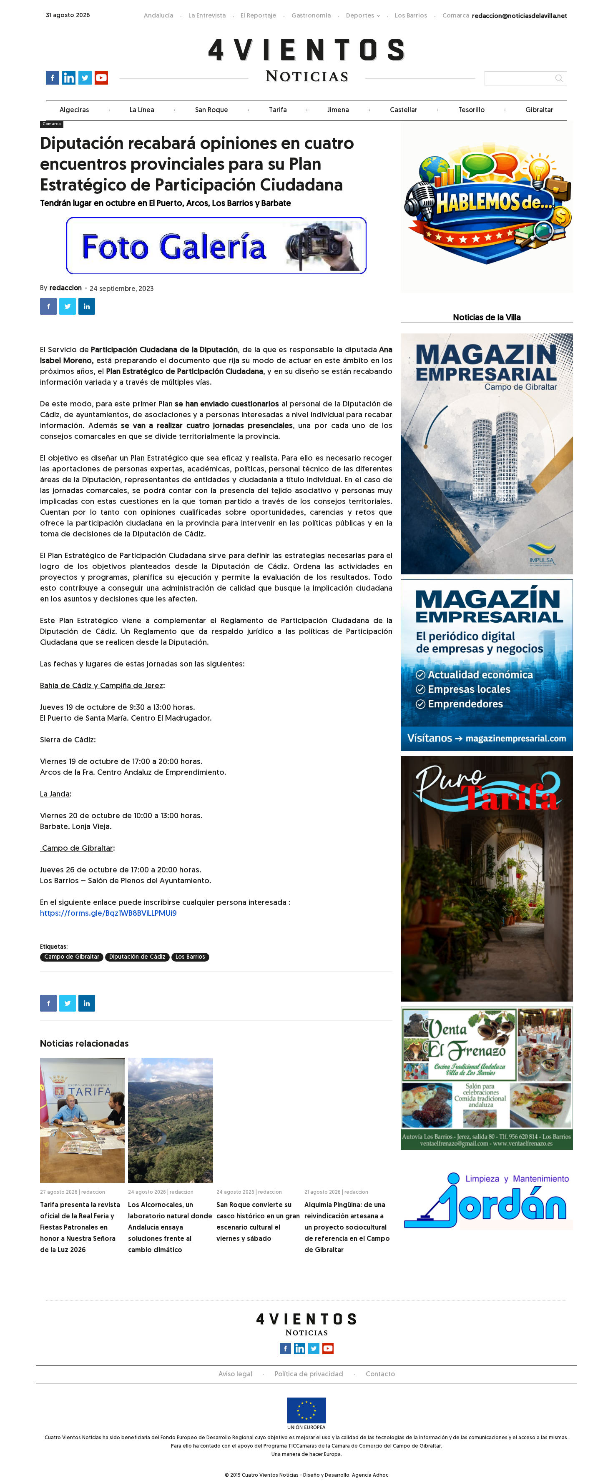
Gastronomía (311, 16)
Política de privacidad (309, 1374)
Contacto (380, 1374)
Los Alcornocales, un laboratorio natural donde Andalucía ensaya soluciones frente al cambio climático (170, 1228)
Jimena (338, 110)
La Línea (142, 110)
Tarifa (278, 110)
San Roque (211, 110)
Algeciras (74, 110)
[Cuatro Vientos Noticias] (307, 61)
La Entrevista (207, 16)
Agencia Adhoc (370, 1475)
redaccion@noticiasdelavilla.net (519, 16)
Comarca (455, 16)
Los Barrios (411, 16)
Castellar (403, 110)
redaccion (66, 288)
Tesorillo (471, 110)
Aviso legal (235, 1374)
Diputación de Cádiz (137, 957)
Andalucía (158, 16)
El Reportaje (258, 16)
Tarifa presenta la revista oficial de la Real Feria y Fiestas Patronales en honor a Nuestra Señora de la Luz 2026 (80, 1228)
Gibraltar (539, 110)
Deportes (360, 16)
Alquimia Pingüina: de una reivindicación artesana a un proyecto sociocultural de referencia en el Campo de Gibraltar (347, 1228)
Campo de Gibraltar (71, 957)
